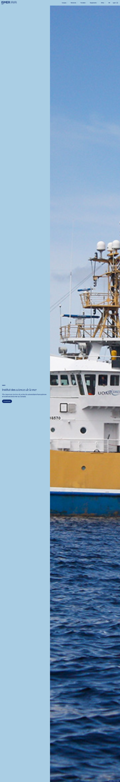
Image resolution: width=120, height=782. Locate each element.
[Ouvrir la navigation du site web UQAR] (116, 3)
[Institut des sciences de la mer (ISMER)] (9, 3)
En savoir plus (7, 401)
